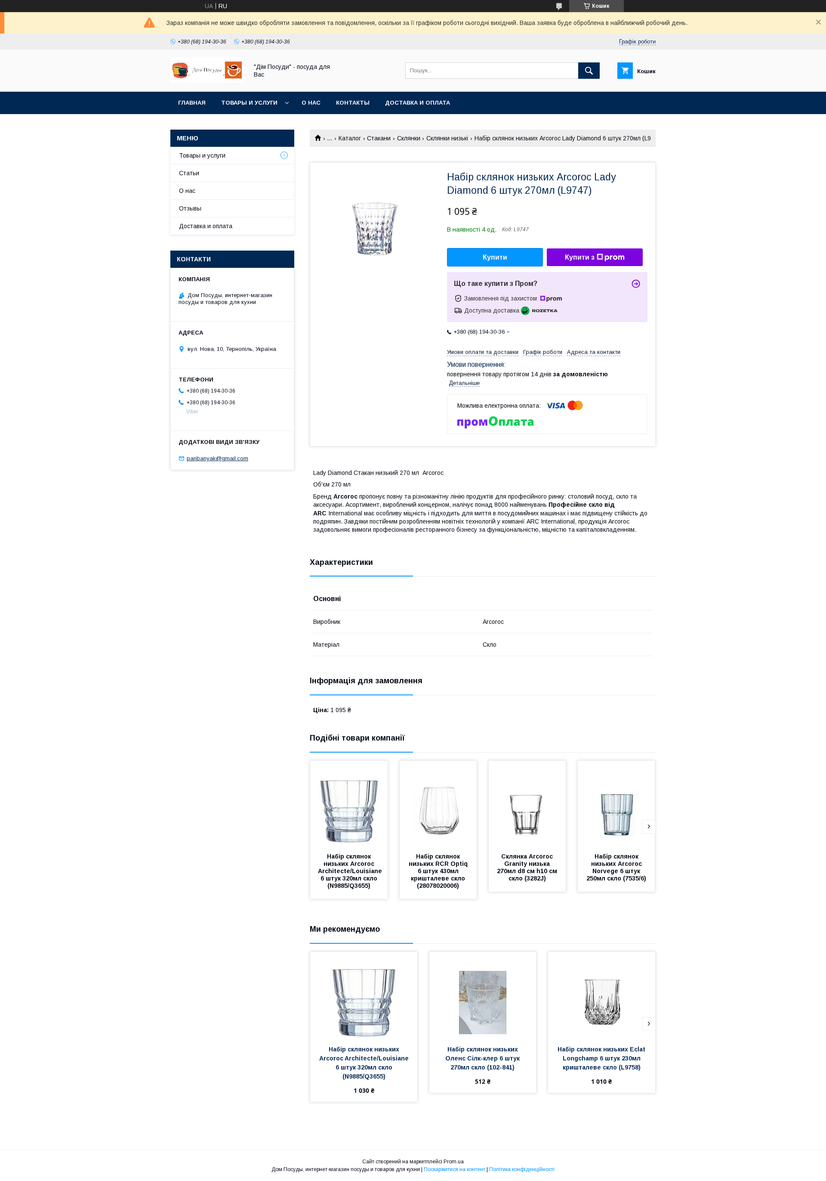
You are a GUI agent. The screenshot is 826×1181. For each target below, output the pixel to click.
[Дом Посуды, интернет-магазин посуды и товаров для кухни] (206, 80)
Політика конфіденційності (522, 1169)
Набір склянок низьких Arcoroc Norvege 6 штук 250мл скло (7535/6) (616, 867)
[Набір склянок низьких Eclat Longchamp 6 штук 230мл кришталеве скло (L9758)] (601, 995)
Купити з (580, 257)
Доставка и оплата (417, 102)
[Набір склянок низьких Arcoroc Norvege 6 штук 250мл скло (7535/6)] (616, 804)
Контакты (353, 102)
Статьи (189, 173)
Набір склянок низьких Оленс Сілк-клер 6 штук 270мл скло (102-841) (483, 1058)
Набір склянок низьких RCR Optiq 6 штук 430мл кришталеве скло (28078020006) (439, 871)
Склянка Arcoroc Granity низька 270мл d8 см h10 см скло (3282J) (528, 867)
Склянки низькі (447, 138)
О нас (311, 102)
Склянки (408, 138)
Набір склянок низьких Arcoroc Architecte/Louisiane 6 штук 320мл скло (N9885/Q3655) (351, 871)
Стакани (379, 138)
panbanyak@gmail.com (217, 458)
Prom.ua (454, 1162)
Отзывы (190, 208)
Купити (495, 257)
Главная (192, 102)
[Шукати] (589, 70)
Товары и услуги (249, 102)
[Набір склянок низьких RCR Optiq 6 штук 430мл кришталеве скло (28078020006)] (438, 804)
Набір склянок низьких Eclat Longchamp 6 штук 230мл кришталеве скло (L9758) (602, 1058)
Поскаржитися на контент (454, 1169)
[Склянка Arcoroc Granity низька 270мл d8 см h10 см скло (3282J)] (527, 804)
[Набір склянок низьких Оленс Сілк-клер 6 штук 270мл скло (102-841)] (482, 995)
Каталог (350, 138)
